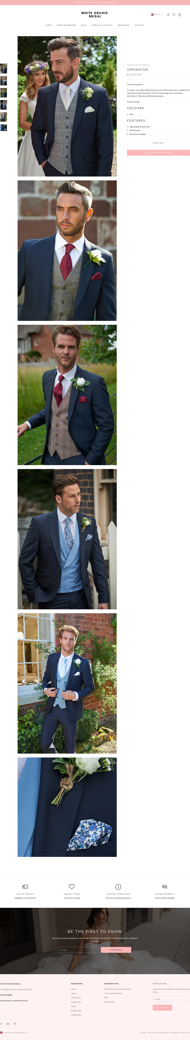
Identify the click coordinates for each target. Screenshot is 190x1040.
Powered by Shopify (179, 1033)
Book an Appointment (159, 153)
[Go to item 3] (3, 93)
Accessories (76, 1002)
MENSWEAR (123, 25)
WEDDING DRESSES (66, 25)
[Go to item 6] (3, 127)
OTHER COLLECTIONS (102, 25)
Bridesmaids (76, 1010)
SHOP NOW (110, 2)
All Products (76, 997)
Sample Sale (76, 1015)
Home (49, 25)
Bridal (73, 1006)
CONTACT (139, 25)
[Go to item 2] (3, 81)
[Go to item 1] (3, 68)
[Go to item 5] (3, 117)
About (73, 993)
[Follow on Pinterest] (14, 1024)
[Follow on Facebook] (1, 1024)
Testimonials (109, 1002)
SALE (83, 25)
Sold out (158, 143)
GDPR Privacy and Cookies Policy (117, 989)
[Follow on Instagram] (8, 1024)
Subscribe (116, 950)
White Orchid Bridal (138, 65)
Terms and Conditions (113, 993)
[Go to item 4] (3, 105)
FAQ (106, 997)
